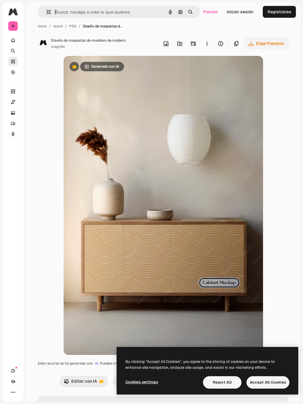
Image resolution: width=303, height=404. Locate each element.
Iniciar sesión (240, 11)
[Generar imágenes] (13, 112)
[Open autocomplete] (46, 12)
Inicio (42, 26)
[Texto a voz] (13, 134)
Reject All (222, 382)
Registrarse (279, 11)
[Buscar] (13, 51)
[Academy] (13, 381)
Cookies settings (141, 381)
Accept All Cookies (268, 382)
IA (96, 363)
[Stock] (13, 61)
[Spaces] (13, 102)
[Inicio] (13, 40)
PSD (72, 26)
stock (58, 26)
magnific (58, 46)
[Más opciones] (207, 43)
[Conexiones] (13, 371)
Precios (210, 11)
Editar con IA (80, 383)
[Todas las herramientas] (13, 91)
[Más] (13, 392)
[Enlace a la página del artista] (43, 44)
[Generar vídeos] (13, 123)
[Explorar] (13, 72)
